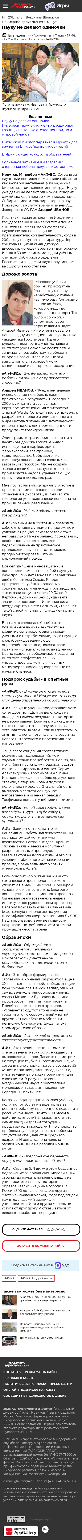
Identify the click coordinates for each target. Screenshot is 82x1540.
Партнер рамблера (40, 1519)
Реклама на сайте (41, 1372)
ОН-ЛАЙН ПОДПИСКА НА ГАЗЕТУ (29, 1390)
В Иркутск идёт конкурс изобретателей (36, 154)
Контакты (12, 1372)
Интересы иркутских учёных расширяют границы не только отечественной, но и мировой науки (38, 129)
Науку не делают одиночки (25, 121)
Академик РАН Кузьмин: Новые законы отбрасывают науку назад (45, 1312)
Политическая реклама (24, 1384)
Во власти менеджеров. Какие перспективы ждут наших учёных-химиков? (42, 1327)
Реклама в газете (18, 1378)
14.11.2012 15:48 (12, 17)
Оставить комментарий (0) (41, 1246)
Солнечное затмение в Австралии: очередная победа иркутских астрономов (38, 164)
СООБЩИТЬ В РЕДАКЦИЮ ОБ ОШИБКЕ (34, 1396)
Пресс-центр (61, 1384)
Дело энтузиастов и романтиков (41, 1337)
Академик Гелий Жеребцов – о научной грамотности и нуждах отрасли (45, 1298)
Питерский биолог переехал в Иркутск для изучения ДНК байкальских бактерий (40, 144)
